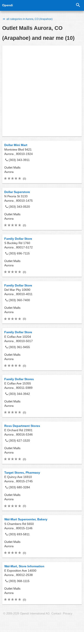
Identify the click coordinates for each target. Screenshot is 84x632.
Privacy (67, 613)
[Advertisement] (42, 91)
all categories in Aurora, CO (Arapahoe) (29, 19)
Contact (56, 613)
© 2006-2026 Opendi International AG (26, 613)
